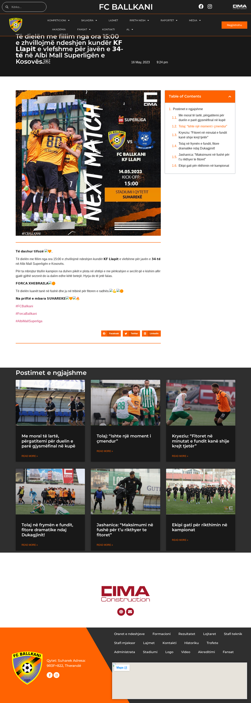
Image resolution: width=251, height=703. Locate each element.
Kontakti (108, 29)
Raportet (167, 20)
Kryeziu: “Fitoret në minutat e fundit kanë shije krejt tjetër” (203, 135)
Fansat (82, 29)
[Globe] (121, 612)
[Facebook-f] (50, 675)
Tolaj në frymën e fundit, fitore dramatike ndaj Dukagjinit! (199, 146)
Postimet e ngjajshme (188, 109)
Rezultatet (186, 634)
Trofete (212, 643)
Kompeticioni (56, 20)
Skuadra (87, 20)
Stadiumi (150, 652)
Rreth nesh (138, 20)
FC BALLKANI (126, 7)
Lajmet (113, 20)
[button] (111, 333)
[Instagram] (56, 675)
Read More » (30, 456)
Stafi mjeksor (124, 643)
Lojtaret (209, 634)
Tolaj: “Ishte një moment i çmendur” (203, 126)
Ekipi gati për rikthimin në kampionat (204, 165)
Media (193, 20)
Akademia (59, 29)
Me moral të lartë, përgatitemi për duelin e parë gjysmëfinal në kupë (202, 118)
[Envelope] (130, 612)
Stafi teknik (233, 634)
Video (185, 652)
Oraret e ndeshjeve (129, 634)
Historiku (191, 643)
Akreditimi (206, 652)
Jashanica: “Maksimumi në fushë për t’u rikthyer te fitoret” (204, 157)
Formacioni (162, 634)
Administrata (124, 652)
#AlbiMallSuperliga (29, 321)
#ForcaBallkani (26, 313)
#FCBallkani (24, 306)
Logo (169, 652)
